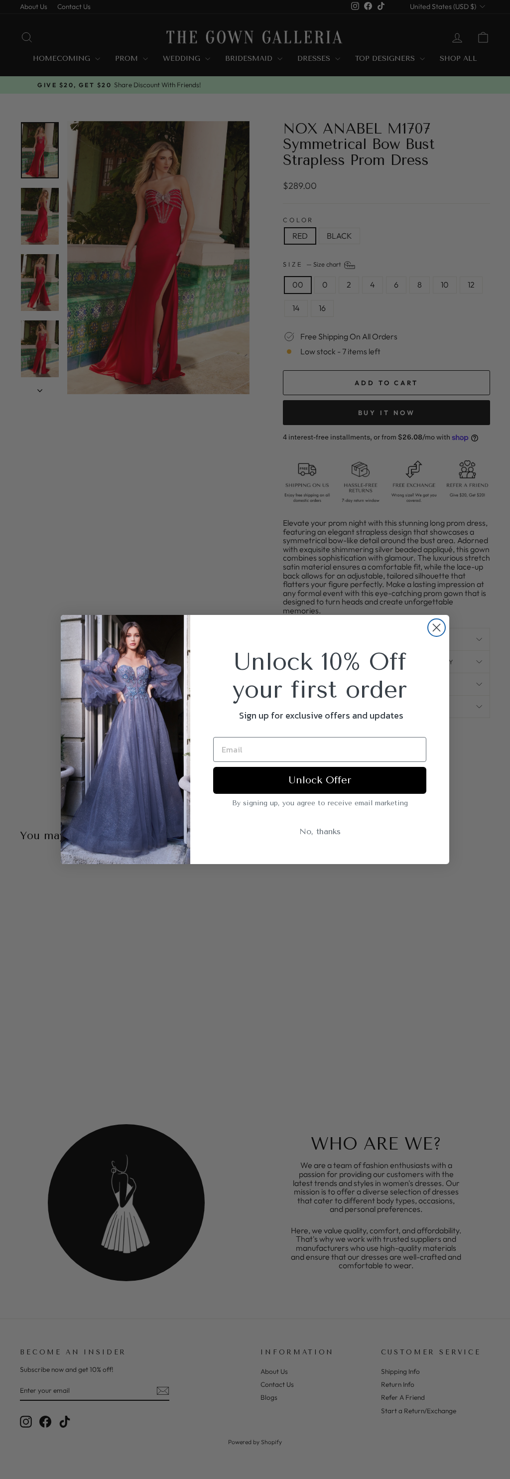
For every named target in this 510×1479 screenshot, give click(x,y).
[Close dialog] (436, 627)
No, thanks (320, 831)
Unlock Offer (319, 780)
